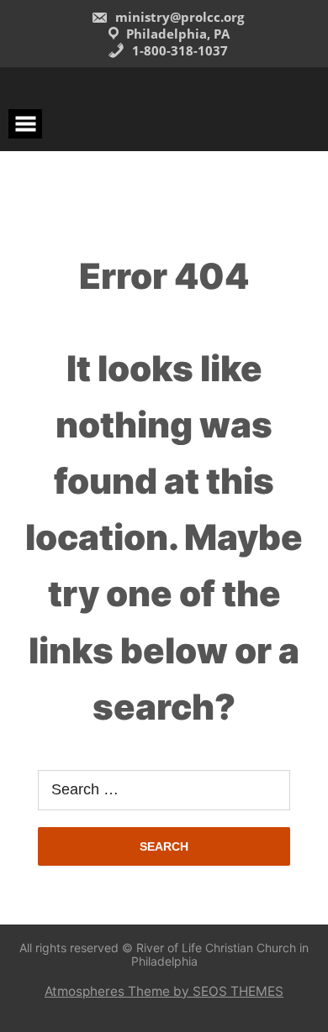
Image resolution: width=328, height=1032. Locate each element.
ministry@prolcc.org (178, 16)
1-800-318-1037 (178, 50)
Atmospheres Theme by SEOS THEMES (164, 991)
